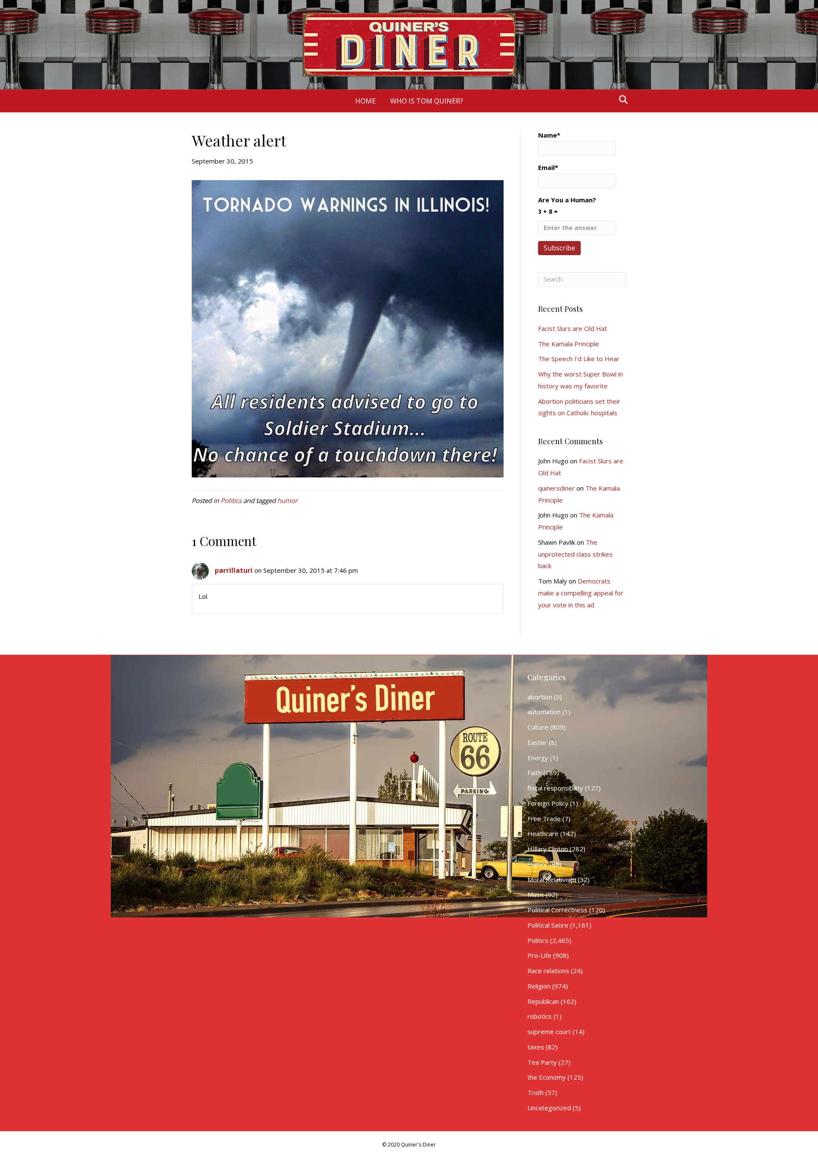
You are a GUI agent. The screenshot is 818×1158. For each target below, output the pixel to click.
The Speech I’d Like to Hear (578, 358)
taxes (535, 1047)
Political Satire (547, 925)
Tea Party (542, 1062)
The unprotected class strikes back (575, 554)
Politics (231, 500)
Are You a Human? (567, 205)
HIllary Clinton (547, 849)
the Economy (546, 1077)
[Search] (621, 99)
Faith (534, 772)
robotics (539, 1016)
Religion (538, 986)
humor (287, 500)
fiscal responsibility (555, 788)
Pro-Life (539, 955)
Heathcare (543, 833)
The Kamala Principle (568, 343)
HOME (365, 101)
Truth (535, 1092)
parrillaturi (234, 570)
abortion (539, 697)
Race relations (548, 970)
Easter (537, 742)
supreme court (549, 1031)
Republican (543, 1001)
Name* (549, 135)
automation (544, 711)
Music (535, 894)
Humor (537, 864)
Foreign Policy (547, 803)
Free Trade (544, 818)
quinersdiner (556, 488)
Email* (548, 167)
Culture (537, 727)
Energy (537, 757)
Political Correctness (557, 909)
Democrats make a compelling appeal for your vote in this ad (580, 593)
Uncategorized (549, 1107)
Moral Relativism (551, 879)
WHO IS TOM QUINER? (426, 101)
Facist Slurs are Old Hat (572, 328)
